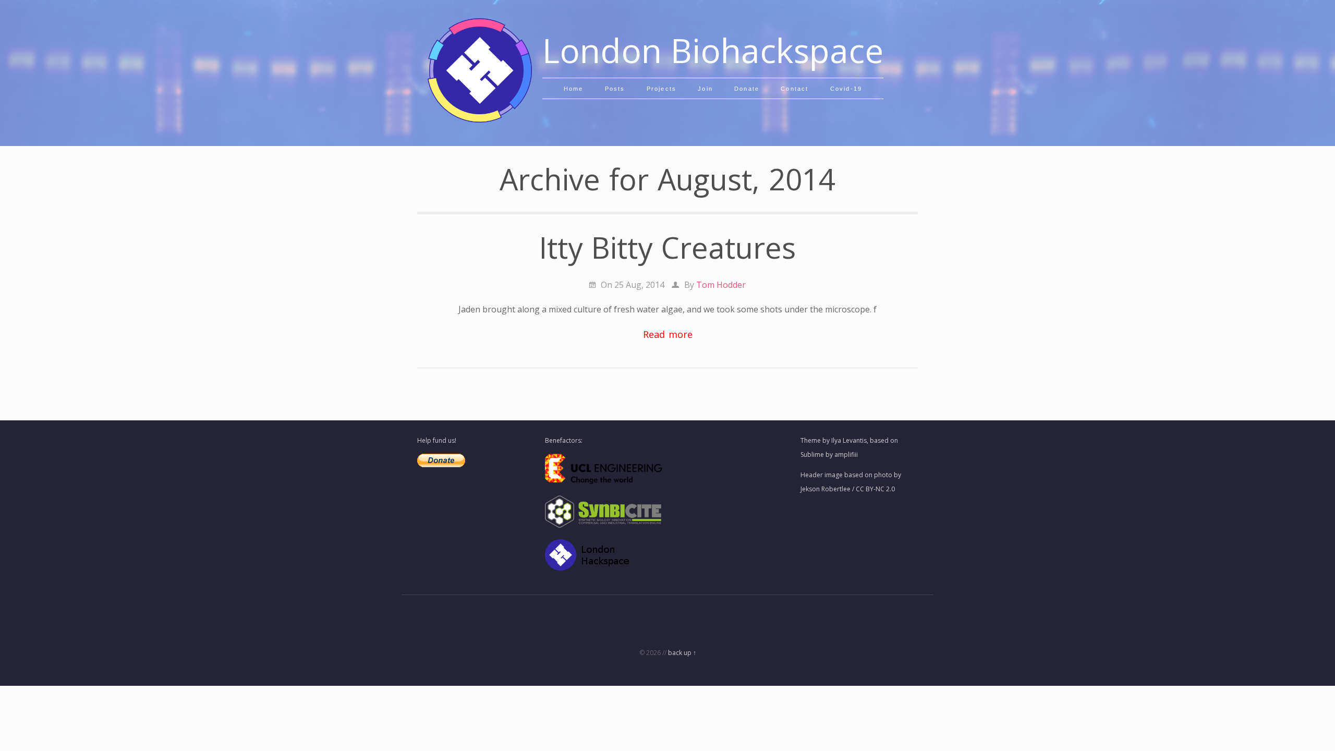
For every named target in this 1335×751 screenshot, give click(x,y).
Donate (746, 89)
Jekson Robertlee (825, 488)
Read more (668, 334)
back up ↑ (682, 652)
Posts (615, 89)
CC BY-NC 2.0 (875, 488)
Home (574, 89)
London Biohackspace (712, 50)
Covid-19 (846, 89)
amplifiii (846, 454)
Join (705, 89)
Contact (794, 89)
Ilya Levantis (849, 440)
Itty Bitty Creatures (667, 247)
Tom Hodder (721, 284)
